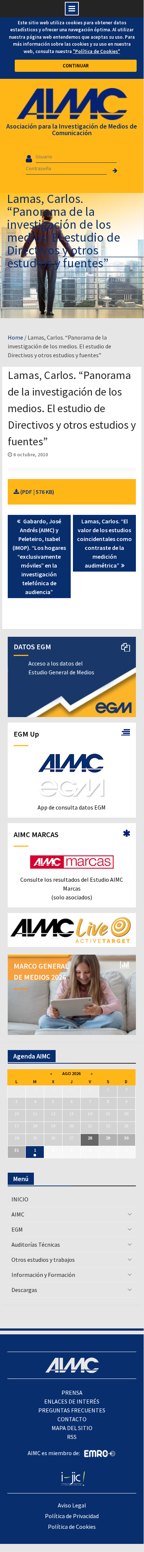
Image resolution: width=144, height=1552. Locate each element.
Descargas (24, 1289)
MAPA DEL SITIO (72, 1428)
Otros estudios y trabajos (43, 1259)
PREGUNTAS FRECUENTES (71, 1410)
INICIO (19, 1199)
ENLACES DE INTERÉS (71, 1401)
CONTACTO (72, 1419)
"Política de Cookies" (96, 51)
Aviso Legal (72, 1505)
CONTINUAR (76, 66)
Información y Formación (43, 1274)
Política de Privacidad (72, 1516)
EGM (17, 1229)
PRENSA (72, 1392)
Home (15, 337)
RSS (72, 1436)
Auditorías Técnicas (35, 1244)
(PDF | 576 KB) (36, 491)
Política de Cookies (72, 1526)
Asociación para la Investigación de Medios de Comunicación (71, 129)
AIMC (17, 1214)
